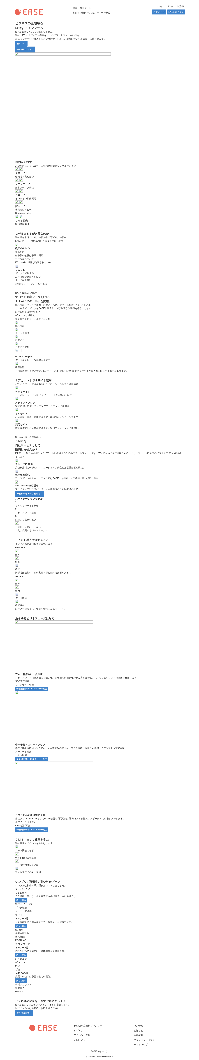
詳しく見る (21, 900)
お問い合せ (159, 12)
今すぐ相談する (23, 1013)
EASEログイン (176, 12)
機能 (75, 8)
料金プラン (85, 8)
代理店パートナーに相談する (28, 494)
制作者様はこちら (23, 49)
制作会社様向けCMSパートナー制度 (92, 12)
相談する (20, 43)
